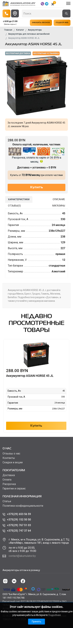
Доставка (9, 475)
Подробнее (54, 615)
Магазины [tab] (58, 205)
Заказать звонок (41, 22)
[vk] (14, 581)
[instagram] (5, 581)
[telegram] (46, 3)
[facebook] (23, 581)
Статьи (7, 501)
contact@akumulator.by (22, 556)
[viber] (42, 3)
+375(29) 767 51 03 (19, 525)
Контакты (9, 458)
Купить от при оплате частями (36, 175)
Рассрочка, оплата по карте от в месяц (36, 159)
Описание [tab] (59, 199)
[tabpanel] (36, 243)
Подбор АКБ (62, 22)
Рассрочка (9, 484)
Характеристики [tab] (19, 199)
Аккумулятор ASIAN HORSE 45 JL (29, 375)
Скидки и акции (13, 462)
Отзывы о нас (11, 453)
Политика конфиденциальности (23, 505)
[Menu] (68, 3)
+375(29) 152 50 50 (19, 519)
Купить (36, 425)
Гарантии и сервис (14, 488)
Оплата (7, 479)
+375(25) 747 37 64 (19, 530)
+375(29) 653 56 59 (19, 514)
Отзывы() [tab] (14, 205)
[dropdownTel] (6, 13)
